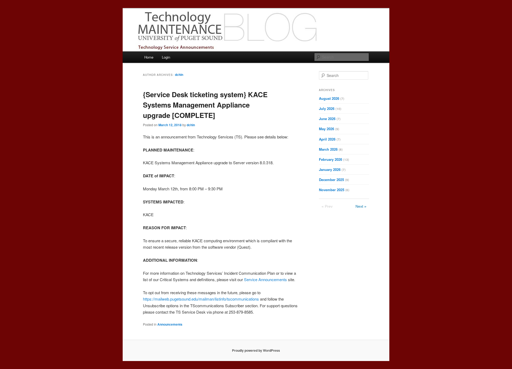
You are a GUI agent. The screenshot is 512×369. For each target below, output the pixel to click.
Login (166, 57)
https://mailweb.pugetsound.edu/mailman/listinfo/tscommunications (201, 299)
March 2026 (328, 149)
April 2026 (327, 139)
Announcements (169, 324)
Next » (360, 206)
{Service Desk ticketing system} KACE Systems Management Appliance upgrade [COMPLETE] (205, 104)
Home (148, 57)
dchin (179, 74)
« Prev (327, 206)
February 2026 (330, 159)
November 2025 (331, 189)
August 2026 (329, 98)
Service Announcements (265, 279)
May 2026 (326, 128)
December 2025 (331, 179)
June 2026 (327, 118)
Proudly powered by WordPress (256, 350)
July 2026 (326, 108)
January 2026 (330, 169)
